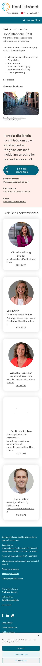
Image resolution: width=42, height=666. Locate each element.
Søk (28, 20)
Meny (37, 20)
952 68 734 (21, 385)
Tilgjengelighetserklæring (12, 578)
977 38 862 (21, 453)
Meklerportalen (8, 632)
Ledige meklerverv (9, 627)
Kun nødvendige (21, 654)
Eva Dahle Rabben (9, 592)
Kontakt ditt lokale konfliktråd (14, 537)
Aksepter (21, 648)
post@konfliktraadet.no (14, 201)
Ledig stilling (7, 622)
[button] (38, 635)
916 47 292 (21, 515)
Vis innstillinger (21, 661)
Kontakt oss (12, 13)
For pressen (9, 79)
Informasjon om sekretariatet (14, 561)
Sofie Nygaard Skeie (10, 600)
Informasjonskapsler (10, 574)
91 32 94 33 (21, 265)
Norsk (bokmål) (30, 13)
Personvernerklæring (10, 569)
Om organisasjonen (13, 86)
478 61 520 (21, 327)
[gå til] (3, 616)
